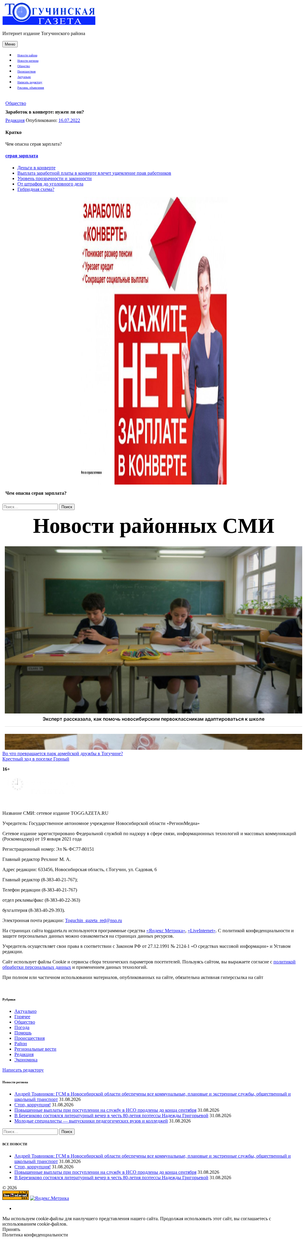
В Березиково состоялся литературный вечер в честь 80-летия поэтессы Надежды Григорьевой (111, 1115)
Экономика (25, 1059)
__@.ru (93, 920)
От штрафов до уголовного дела (50, 183)
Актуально (24, 77)
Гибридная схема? (35, 189)
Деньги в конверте (36, 167)
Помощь (22, 1032)
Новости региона (27, 60)
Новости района (27, 55)
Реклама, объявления (30, 87)
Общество (23, 66)
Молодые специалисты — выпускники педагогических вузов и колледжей (91, 1120)
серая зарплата (21, 155)
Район (20, 1043)
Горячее (22, 1016)
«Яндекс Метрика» (165, 930)
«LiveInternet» (202, 930)
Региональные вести (35, 1049)
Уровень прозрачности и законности (54, 178)
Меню (10, 44)
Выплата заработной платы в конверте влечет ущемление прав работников (94, 173)
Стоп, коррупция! (32, 1104)
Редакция (15, 120)
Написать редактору (29, 82)
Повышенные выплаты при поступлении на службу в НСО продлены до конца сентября (105, 1110)
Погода (21, 1027)
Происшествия (26, 71)
